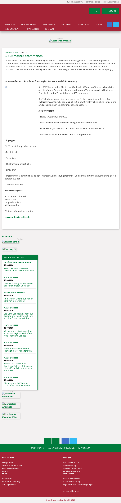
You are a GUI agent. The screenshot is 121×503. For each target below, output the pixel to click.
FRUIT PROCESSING (74, 2)
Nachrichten (28, 24)
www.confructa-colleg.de (17, 217)
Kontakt (49, 29)
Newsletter (32, 29)
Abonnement (12, 29)
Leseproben (7, 462)
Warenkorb (7, 478)
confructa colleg (93, 2)
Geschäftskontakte (71, 462)
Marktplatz (83, 24)
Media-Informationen (72, 468)
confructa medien (111, 2)
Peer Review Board (10, 468)
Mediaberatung (69, 465)
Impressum (84, 448)
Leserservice (48, 24)
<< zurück (7, 236)
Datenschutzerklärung (61, 448)
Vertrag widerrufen (71, 491)
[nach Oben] (47, 441)
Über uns (10, 24)
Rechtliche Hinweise (71, 478)
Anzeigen (66, 24)
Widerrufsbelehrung (71, 481)
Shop (99, 24)
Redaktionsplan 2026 (72, 471)
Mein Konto (37, 448)
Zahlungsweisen (9, 484)
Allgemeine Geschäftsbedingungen (78, 484)
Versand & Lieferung (11, 481)
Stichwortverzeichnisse (12, 465)
